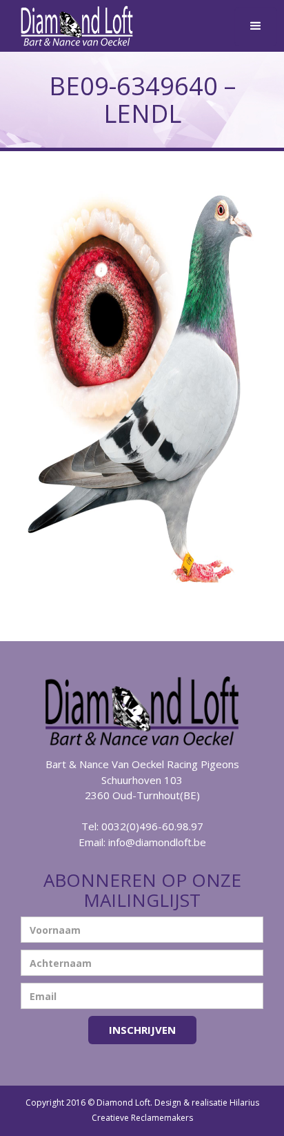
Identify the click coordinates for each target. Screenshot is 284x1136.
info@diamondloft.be (157, 842)
